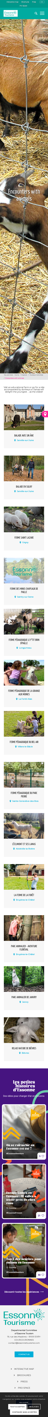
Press (34, 2)
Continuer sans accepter (24, 1412)
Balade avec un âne (24, 435)
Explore (24, 375)
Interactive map (12, 2)
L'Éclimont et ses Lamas (24, 844)
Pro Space (23, 6)
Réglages (34, 1407)
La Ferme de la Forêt (24, 895)
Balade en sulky (24, 486)
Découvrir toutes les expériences (21, 1291)
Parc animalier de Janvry (24, 997)
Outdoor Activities (36, 375)
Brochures (25, 2)
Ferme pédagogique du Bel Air (24, 742)
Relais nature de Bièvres (24, 1048)
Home (16, 375)
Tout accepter (17, 1407)
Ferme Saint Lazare (24, 537)
